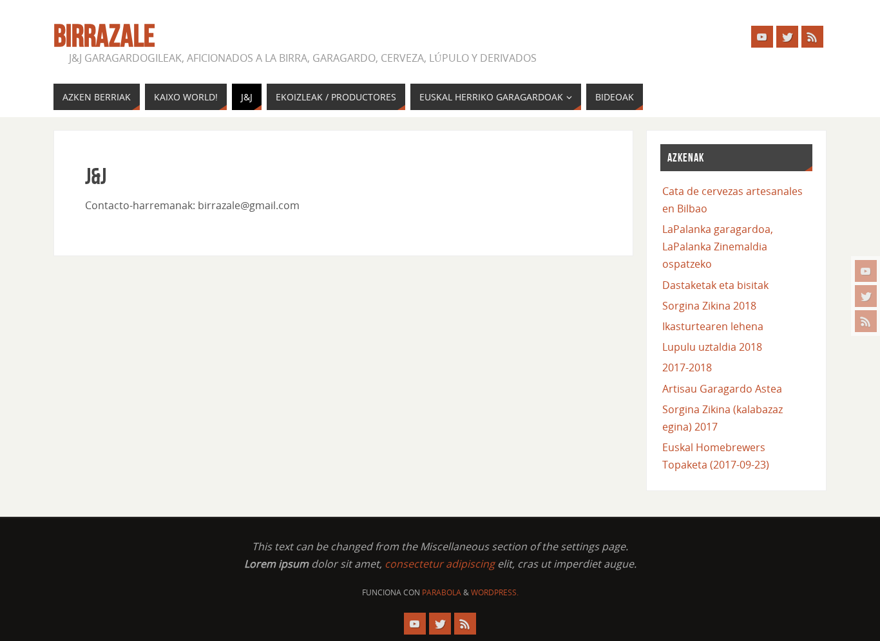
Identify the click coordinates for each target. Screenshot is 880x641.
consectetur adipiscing (440, 564)
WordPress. (495, 592)
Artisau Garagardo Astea (722, 389)
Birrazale (104, 36)
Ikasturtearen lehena (712, 326)
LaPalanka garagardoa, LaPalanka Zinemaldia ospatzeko (717, 246)
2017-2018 (687, 367)
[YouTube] (866, 271)
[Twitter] (866, 296)
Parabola (441, 592)
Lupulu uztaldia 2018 (712, 347)
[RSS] (866, 321)
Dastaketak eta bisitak (715, 285)
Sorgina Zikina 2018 (709, 306)
